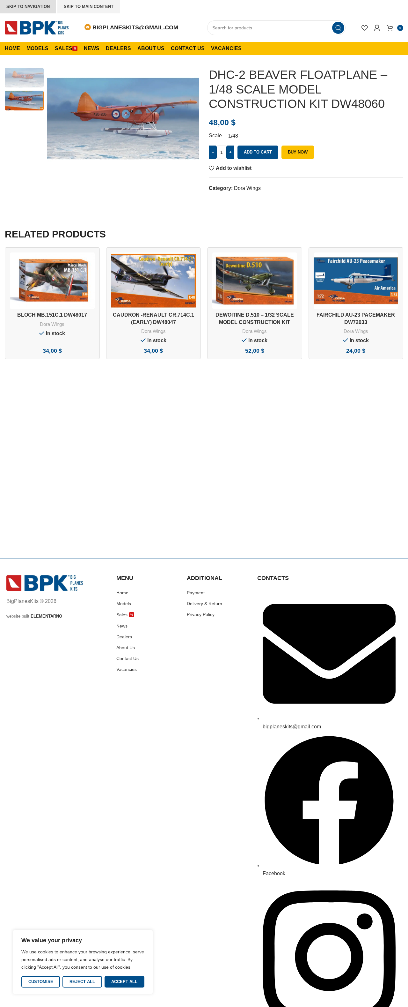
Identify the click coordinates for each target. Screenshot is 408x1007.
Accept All (124, 981)
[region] (83, 962)
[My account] (377, 27)
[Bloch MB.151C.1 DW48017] (52, 280)
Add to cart (258, 152)
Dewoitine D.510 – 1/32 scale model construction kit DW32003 (254, 322)
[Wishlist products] (364, 27)
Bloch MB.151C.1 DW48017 (52, 315)
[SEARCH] (338, 28)
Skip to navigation (28, 6)
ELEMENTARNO (46, 616)
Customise (40, 981)
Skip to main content (88, 6)
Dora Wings (247, 188)
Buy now (298, 152)
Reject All (82, 981)
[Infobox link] (131, 27)
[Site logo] (37, 27)
